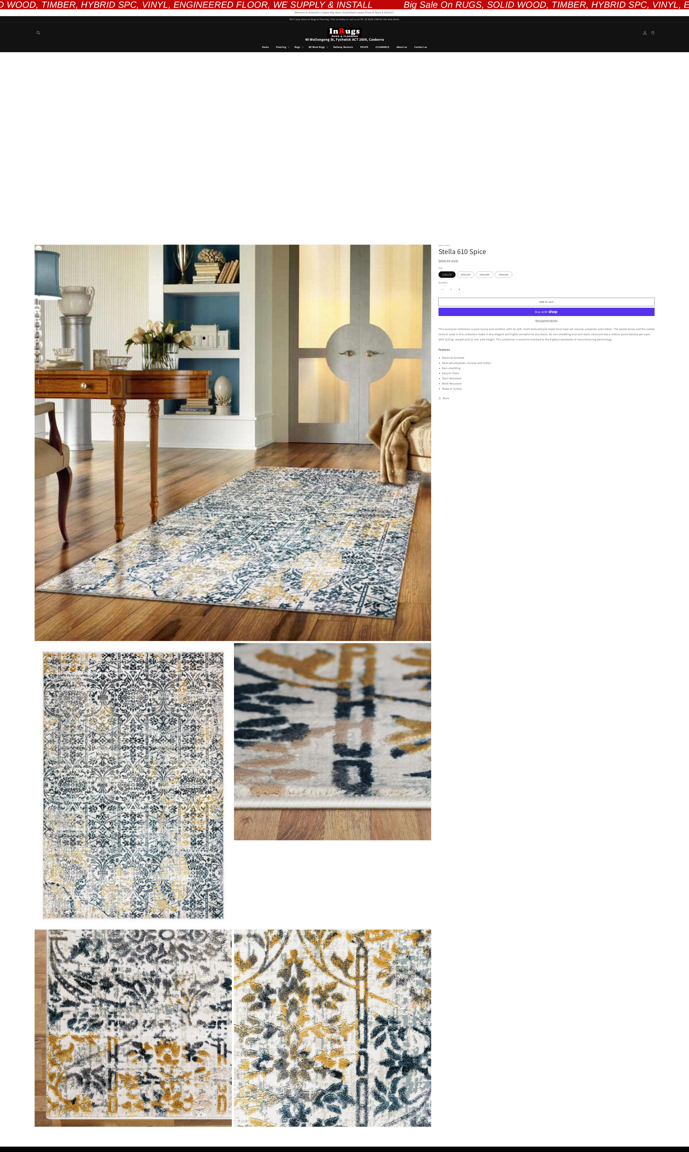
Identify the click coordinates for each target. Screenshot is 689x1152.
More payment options (546, 320)
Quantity (443, 282)
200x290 (484, 274)
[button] (38, 33)
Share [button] (446, 398)
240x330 (503, 274)
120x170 (447, 274)
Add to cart (546, 301)
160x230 (465, 274)
